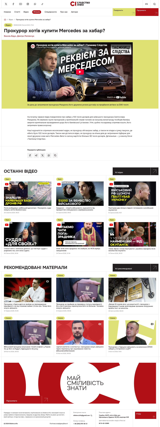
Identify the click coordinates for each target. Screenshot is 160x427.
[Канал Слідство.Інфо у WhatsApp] (35, 4)
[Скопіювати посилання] (55, 155)
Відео (26, 12)
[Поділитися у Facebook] (29, 155)
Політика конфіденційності (59, 424)
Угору (138, 414)
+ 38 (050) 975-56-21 (80, 424)
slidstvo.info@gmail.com (81, 415)
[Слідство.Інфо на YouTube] (20, 4)
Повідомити (118, 10)
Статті (17, 12)
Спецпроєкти (51, 12)
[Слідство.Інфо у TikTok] (42, 4)
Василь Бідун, (10, 36)
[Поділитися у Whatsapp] (48, 155)
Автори (74, 12)
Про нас (64, 12)
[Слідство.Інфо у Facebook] (13, 4)
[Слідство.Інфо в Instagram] (27, 4)
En (146, 4)
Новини (7, 12)
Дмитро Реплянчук (25, 36)
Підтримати (141, 10)
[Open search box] (154, 4)
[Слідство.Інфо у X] (6, 4)
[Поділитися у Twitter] (42, 155)
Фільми (36, 12)
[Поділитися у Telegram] (36, 155)
